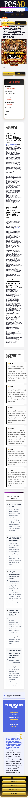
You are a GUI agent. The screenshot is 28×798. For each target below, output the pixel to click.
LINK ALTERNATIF (15, 790)
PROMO (15, 778)
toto (13, 328)
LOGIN (8, 73)
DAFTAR (20, 23)
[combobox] (12, 9)
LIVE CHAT (15, 793)
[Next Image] (25, 51)
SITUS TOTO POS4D (11, 144)
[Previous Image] (2, 51)
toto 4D (16, 227)
